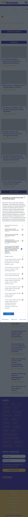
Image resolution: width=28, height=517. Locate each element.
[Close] (24, 197)
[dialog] (14, 258)
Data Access (14, 319)
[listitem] (14, 226)
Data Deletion (5, 319)
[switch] (22, 229)
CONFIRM (8, 313)
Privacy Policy (22, 319)
